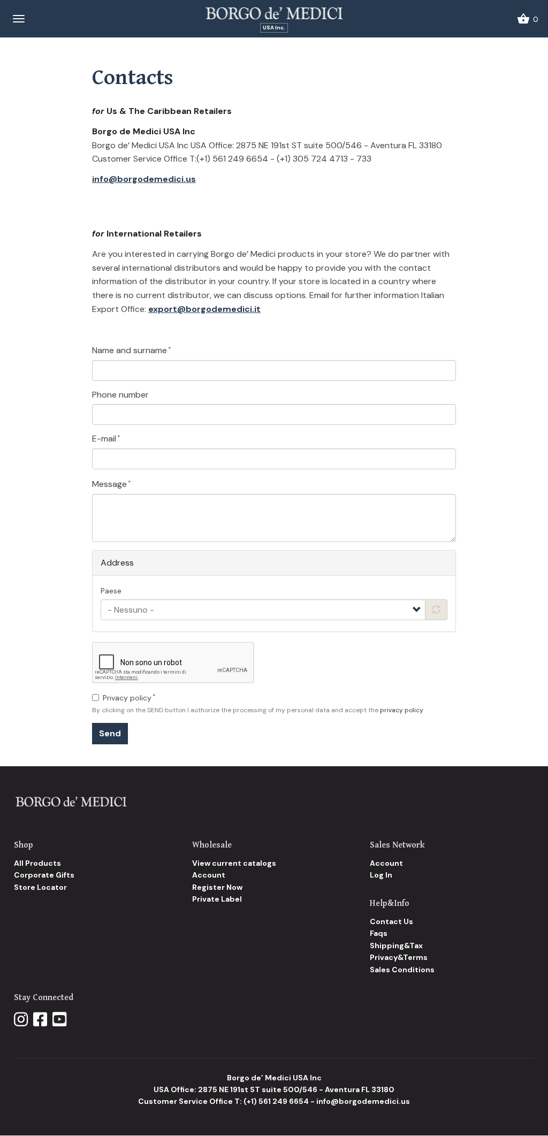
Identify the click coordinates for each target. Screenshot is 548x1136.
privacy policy (401, 710)
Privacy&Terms (399, 957)
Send (110, 733)
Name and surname (129, 350)
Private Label (217, 899)
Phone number (120, 394)
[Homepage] (71, 801)
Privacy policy (127, 698)
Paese (111, 591)
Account (208, 875)
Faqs (378, 933)
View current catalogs (234, 863)
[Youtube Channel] (59, 1019)
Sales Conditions (402, 969)
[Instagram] (21, 1019)
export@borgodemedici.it (204, 309)
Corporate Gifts (44, 875)
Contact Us (391, 921)
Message (109, 484)
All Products (37, 863)
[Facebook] (40, 1019)
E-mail (104, 438)
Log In (381, 875)
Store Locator (40, 887)
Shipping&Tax (396, 945)
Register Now (217, 887)
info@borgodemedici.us (144, 179)
